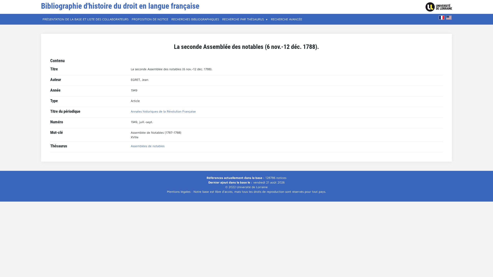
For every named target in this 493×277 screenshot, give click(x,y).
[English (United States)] (449, 18)
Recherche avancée (286, 19)
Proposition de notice (150, 19)
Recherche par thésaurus (243, 19)
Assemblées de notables (147, 146)
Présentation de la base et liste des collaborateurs (86, 19)
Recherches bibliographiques (195, 19)
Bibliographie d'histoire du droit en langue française (120, 6)
